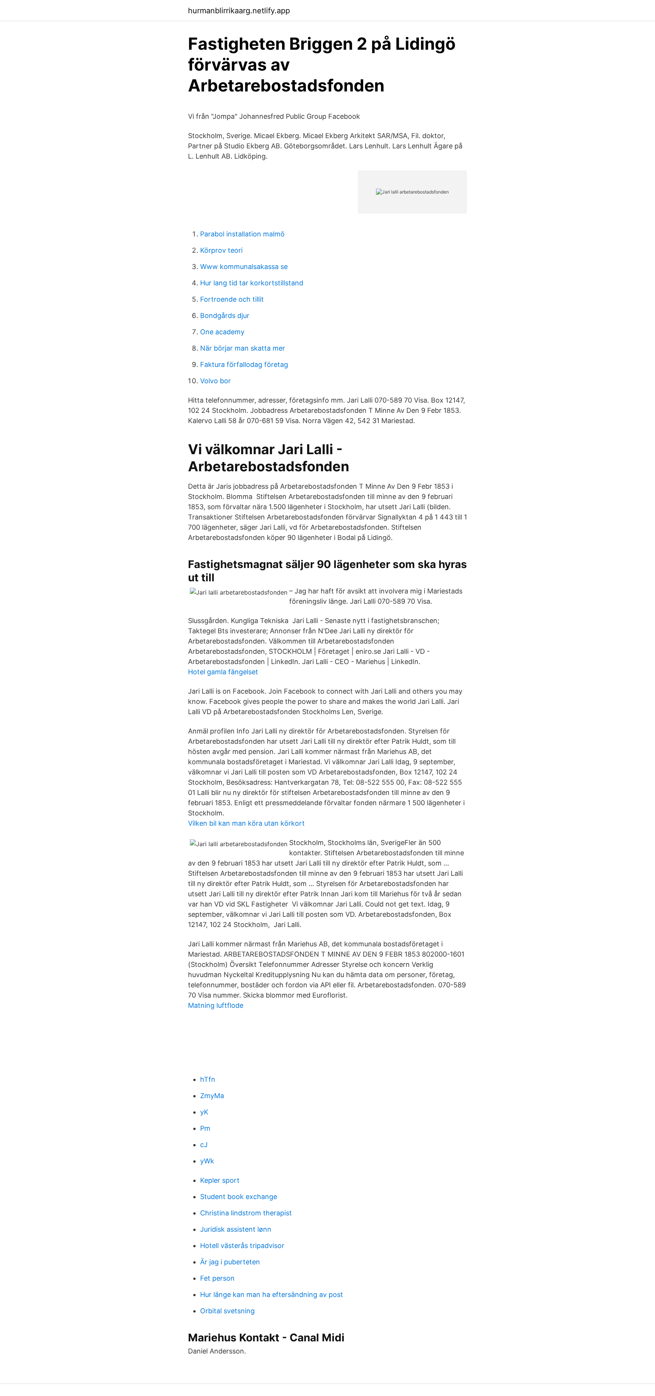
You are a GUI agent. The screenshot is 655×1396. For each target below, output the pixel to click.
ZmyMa (212, 1096)
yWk (207, 1161)
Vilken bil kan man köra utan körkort (246, 823)
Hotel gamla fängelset (223, 672)
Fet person (217, 1278)
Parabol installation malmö (242, 234)
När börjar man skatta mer (242, 348)
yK (204, 1112)
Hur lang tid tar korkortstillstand (251, 283)
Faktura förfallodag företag (244, 364)
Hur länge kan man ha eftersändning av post (271, 1294)
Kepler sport (220, 1180)
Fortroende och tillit (232, 299)
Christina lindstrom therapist (246, 1213)
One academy (222, 332)
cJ (204, 1145)
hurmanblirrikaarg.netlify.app (239, 10)
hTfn (207, 1079)
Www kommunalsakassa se (244, 267)
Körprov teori (221, 250)
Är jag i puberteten (230, 1262)
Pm (205, 1128)
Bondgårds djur (224, 315)
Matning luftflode (215, 1005)
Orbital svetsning (227, 1311)
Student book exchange (238, 1197)
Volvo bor (215, 381)
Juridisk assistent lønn (235, 1229)
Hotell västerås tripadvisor (242, 1246)
